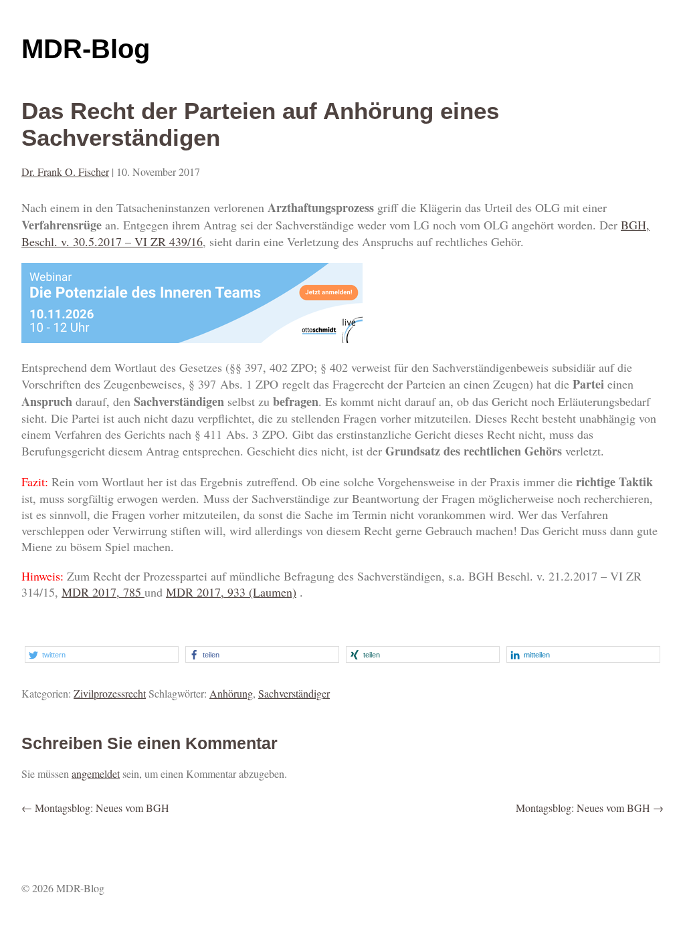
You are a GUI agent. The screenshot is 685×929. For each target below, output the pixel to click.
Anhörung (231, 693)
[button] (102, 654)
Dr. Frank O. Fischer (65, 172)
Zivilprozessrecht (110, 693)
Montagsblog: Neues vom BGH (95, 808)
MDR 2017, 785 (103, 592)
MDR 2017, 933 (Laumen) (231, 592)
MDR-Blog (85, 49)
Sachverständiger (294, 693)
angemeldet (96, 773)
